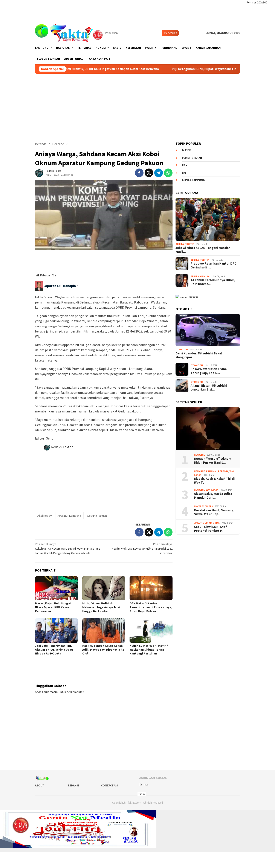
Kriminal (205, 276)
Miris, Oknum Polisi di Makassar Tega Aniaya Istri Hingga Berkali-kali (101, 607)
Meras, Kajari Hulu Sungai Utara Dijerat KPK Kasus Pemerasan (53, 607)
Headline (199, 454)
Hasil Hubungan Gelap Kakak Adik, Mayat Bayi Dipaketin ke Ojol (103, 649)
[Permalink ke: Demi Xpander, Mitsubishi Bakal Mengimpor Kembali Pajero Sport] (208, 330)
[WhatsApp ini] (168, 173)
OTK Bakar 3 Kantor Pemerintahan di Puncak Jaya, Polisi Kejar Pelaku (151, 607)
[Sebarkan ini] (139, 173)
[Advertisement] (137, 9)
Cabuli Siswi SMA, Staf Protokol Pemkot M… (210, 528)
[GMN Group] (69, 33)
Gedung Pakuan (97, 516)
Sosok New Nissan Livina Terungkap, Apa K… (209, 371)
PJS (184, 173)
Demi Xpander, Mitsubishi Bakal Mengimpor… (199, 355)
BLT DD (186, 150)
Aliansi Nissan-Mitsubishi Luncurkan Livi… (209, 387)
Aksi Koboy (44, 516)
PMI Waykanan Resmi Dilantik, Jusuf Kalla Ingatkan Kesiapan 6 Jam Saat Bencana (73, 69)
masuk (54, 692)
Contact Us (109, 785)
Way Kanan (212, 489)
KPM (185, 165)
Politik (189, 243)
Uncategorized (203, 506)
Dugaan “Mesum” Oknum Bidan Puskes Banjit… (212, 460)
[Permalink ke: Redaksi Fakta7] (39, 173)
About (39, 785)
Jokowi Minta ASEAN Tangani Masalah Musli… (203, 250)
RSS (146, 785)
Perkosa (223, 471)
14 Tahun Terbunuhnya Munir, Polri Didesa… (213, 282)
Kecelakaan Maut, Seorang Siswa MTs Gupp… (214, 512)
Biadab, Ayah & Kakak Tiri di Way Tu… (214, 480)
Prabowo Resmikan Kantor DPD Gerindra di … (214, 265)
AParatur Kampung (69, 516)
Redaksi (73, 785)
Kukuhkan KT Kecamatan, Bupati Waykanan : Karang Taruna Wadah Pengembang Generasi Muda (67, 548)
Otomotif (182, 349)
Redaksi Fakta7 (62, 447)
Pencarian (170, 33)
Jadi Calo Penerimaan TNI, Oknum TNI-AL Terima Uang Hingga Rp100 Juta (54, 649)
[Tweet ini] (149, 173)
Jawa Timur (201, 522)
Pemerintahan (192, 158)
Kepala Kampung (193, 180)
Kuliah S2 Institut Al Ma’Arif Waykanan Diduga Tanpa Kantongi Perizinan (149, 649)
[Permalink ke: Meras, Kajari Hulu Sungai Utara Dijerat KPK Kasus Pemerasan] (56, 588)
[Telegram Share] (158, 173)
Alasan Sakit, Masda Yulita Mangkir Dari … (213, 495)
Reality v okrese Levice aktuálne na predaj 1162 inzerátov (142, 548)
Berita (180, 243)
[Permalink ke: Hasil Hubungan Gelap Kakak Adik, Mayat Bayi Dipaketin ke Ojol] (103, 630)
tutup (248, 2)
